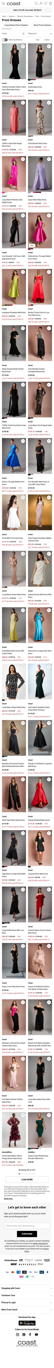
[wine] (39, 188)
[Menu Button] (3, 3)
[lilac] (28, 188)
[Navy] (31, 1120)
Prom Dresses (46, 16)
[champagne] (33, 298)
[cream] (28, 133)
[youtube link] (35, 1306)
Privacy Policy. (29, 1223)
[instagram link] (16, 1306)
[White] (39, 1120)
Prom (37, 16)
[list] (38, 60)
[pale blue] (31, 188)
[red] (33, 78)
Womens (12, 16)
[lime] (6, 188)
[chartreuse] (3, 298)
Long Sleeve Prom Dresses (16, 25)
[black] (28, 78)
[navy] (31, 243)
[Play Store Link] (26, 1294)
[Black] (36, 1120)
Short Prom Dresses (42, 25)
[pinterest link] (22, 1306)
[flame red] (28, 298)
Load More (26, 1152)
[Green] (28, 1120)
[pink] (3, 188)
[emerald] (31, 78)
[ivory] (31, 845)
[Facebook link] (29, 1306)
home (4, 16)
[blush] (6, 683)
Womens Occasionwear (25, 16)
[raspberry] (28, 243)
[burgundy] (31, 408)
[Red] (33, 1120)
